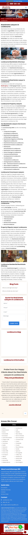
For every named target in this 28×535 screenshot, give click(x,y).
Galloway (4, 449)
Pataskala (18, 443)
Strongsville (19, 453)
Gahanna (4, 447)
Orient (17, 441)
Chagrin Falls (5, 439)
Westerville (19, 458)
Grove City (5, 453)
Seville (17, 449)
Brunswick (5, 435)
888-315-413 (15, 4)
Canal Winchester (7, 437)
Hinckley (4, 458)
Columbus (5, 443)
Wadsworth (19, 456)
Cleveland (5, 441)
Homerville (5, 460)
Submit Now (14, 323)
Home (2, 18)
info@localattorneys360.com (10, 505)
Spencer (18, 451)
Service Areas (4, 494)
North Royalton (20, 437)
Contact (3, 492)
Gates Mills (5, 451)
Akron (4, 428)
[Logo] (6, 7)
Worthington (19, 462)
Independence (6, 462)
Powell (17, 445)
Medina (18, 432)
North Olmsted (20, 435)
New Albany (19, 434)
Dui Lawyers (4, 487)
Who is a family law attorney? (10, 291)
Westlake (18, 460)
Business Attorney (6, 490)
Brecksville (5, 434)
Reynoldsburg (19, 447)
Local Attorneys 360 (18, 533)
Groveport (5, 454)
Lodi (17, 430)
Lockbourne (8, 18)
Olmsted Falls (19, 439)
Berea (4, 432)
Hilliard (4, 456)
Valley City (18, 454)
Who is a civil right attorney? (9, 288)
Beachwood (5, 430)
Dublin (4, 445)
